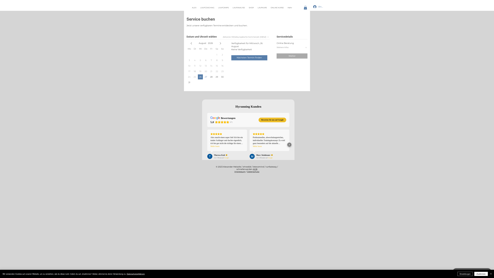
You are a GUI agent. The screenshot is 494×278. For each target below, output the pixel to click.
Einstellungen (465, 274)
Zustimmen (481, 274)
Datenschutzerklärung (136, 274)
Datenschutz (253, 171)
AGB (255, 169)
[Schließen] (490, 274)
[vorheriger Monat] (191, 43)
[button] (305, 8)
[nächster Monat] (220, 43)
